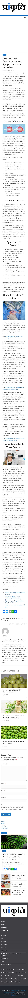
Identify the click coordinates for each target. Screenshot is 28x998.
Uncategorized (4, 828)
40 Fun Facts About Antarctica (17, 624)
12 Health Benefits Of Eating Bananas (10, 982)
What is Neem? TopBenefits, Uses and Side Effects (13, 855)
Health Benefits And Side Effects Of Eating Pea (13, 742)
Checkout (3, 941)
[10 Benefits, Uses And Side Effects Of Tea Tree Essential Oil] (14, 701)
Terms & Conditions (6, 964)
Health (4, 55)
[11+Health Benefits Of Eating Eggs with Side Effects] (5, 877)
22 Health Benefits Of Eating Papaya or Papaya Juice (18, 891)
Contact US (4, 944)
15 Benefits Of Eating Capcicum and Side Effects (18, 883)
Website (3, 797)
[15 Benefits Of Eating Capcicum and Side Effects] (5, 884)
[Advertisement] (14, 38)
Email (3, 790)
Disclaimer (3, 947)
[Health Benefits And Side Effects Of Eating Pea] (14, 727)
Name (3, 783)
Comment (4, 764)
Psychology (3, 826)
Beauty (2, 821)
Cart (2, 938)
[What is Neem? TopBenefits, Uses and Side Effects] (14, 842)
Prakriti (11, 70)
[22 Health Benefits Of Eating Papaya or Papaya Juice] (5, 892)
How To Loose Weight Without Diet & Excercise (13, 619)
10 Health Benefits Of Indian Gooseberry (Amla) (12, 691)
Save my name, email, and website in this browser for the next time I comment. (12, 808)
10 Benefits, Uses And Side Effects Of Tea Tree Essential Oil (14, 717)
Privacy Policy (4, 958)
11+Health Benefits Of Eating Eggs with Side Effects (18, 876)
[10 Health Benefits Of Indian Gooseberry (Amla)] (14, 675)
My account (4, 950)
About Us (3, 935)
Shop (2, 961)
